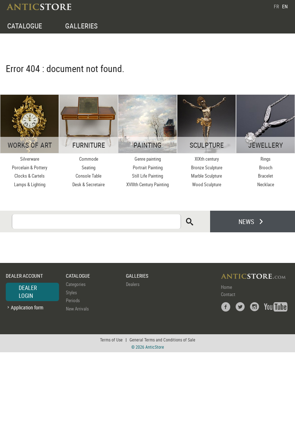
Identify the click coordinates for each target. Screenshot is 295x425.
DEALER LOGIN (28, 292)
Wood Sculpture (206, 184)
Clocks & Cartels (29, 176)
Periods (73, 300)
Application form (27, 307)
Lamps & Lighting (29, 184)
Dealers (133, 284)
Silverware (29, 159)
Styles (71, 292)
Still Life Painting (147, 176)
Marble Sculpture (206, 176)
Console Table (88, 176)
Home (226, 287)
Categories (76, 284)
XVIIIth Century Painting (147, 184)
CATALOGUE (24, 26)
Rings (265, 159)
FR (276, 6)
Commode (88, 159)
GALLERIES (81, 26)
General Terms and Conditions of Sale (162, 340)
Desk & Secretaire (88, 184)
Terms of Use (111, 340)
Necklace (265, 184)
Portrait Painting (148, 167)
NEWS (246, 221)
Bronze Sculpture (206, 167)
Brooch (265, 167)
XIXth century (207, 159)
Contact (228, 294)
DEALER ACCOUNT (24, 275)
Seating (88, 167)
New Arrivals (77, 308)
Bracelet (265, 176)
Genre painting (148, 159)
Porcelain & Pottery (29, 167)
